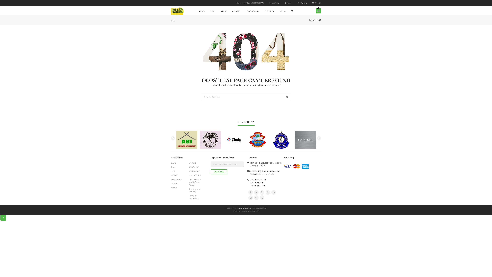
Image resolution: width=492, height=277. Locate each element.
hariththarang (245, 208)
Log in (290, 3)
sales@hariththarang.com (262, 174)
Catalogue (275, 3)
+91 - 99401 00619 (258, 182)
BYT (258, 211)
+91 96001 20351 (257, 3)
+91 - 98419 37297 (258, 185)
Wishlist (318, 3)
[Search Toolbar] (292, 11)
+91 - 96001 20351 (258, 180)
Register (304, 3)
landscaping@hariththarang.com (265, 171)
